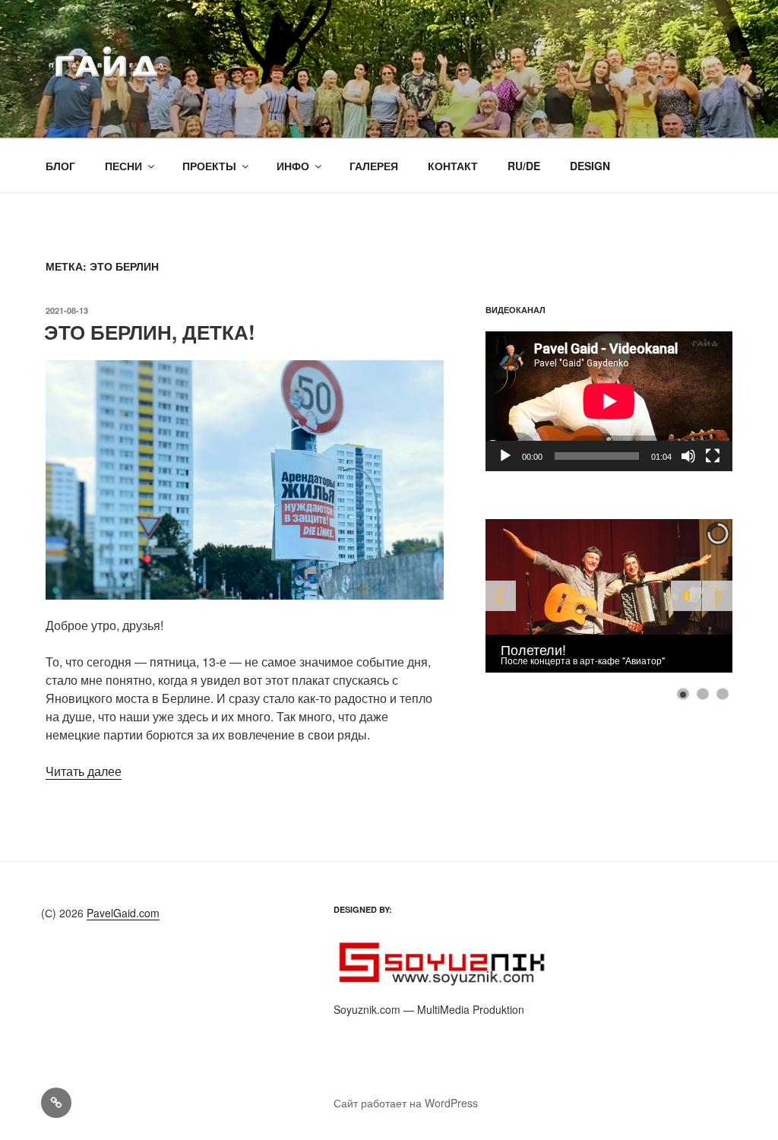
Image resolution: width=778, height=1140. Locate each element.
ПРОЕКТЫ (209, 165)
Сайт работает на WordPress (406, 1102)
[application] (608, 400)
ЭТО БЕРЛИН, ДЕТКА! (149, 332)
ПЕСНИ (123, 165)
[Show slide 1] (683, 694)
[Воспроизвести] (505, 456)
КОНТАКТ (453, 165)
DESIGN (590, 165)
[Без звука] (688, 456)
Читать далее (84, 771)
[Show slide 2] (703, 694)
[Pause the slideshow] (686, 596)
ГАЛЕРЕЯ (373, 165)
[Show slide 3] (722, 694)
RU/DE (524, 165)
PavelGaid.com (123, 912)
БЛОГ (60, 165)
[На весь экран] (712, 456)
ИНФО (293, 165)
